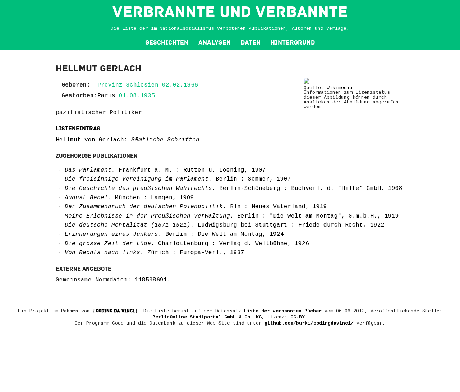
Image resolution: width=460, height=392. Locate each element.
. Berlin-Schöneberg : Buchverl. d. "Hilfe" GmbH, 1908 (233, 188)
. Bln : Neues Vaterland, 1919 (196, 207)
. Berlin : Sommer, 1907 (178, 179)
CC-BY (297, 317)
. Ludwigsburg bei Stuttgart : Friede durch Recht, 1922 (225, 225)
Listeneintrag (78, 128)
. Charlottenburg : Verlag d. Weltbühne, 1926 (187, 244)
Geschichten (166, 42)
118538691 (151, 280)
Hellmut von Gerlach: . (129, 140)
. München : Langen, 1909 (129, 198)
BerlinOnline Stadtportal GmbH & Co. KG (207, 317)
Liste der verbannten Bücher (283, 311)
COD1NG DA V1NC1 (115, 311)
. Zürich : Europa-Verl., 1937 (154, 252)
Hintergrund (293, 42)
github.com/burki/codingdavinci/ (309, 323)
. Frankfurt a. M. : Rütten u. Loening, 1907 (165, 170)
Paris (106, 96)
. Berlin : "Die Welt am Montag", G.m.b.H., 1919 (232, 216)
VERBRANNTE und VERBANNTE (230, 12)
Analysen (214, 42)
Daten (251, 42)
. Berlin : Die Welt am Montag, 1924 (174, 234)
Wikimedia (340, 87)
